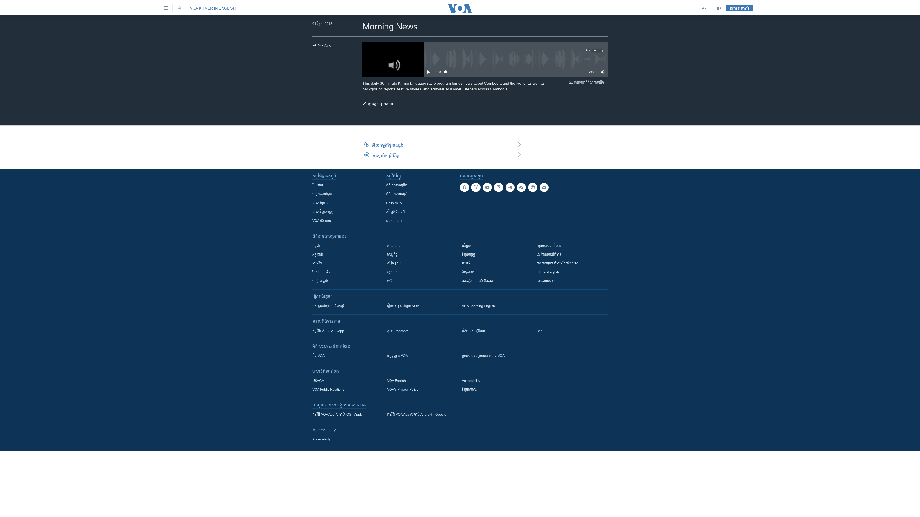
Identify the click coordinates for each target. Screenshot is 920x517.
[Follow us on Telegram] (510, 187)
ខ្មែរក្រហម (468, 272)
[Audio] (704, 8)
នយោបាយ (394, 245)
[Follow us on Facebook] (464, 187)
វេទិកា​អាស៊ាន (394, 221)
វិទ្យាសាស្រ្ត (468, 254)
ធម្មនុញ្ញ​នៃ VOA (397, 356)
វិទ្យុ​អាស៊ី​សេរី (469, 389)
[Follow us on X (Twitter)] (475, 187)
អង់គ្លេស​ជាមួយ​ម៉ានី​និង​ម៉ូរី (328, 306)
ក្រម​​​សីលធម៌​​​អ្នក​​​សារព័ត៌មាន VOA (483, 356)
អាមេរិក (317, 263)
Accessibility (471, 380)
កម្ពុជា (316, 245)
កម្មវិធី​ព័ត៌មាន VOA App (328, 331)
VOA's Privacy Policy (402, 389)
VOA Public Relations (328, 389)
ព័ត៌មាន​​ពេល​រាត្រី (396, 194)
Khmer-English (548, 272)
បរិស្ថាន (466, 245)
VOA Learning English (478, 306)
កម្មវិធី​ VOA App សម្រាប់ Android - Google (416, 414)
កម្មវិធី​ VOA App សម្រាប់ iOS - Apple (337, 414)
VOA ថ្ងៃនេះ (320, 203)
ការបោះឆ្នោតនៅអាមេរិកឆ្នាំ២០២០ (557, 263)
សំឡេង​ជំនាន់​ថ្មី (395, 212)
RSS (540, 331)
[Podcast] (532, 187)
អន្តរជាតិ (317, 254)
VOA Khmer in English (213, 8)
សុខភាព (392, 272)
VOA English (396, 380)
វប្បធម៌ (466, 263)
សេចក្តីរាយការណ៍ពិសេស (477, 281)
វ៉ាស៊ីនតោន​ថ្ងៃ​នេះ (323, 194)
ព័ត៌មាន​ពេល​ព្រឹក (396, 185)
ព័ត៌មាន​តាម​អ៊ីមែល (473, 331)
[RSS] (521, 187)
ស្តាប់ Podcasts (397, 331)
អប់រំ (389, 281)
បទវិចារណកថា (546, 281)
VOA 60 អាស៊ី (321, 221)
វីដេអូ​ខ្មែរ (317, 185)
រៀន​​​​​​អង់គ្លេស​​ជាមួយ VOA (403, 306)
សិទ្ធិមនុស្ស (394, 263)
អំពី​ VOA (318, 356)
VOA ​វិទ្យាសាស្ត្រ (322, 212)
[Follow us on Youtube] (487, 187)
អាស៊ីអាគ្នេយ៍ (320, 281)
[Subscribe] (544, 187)
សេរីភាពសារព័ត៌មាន (549, 254)
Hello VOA (394, 203)
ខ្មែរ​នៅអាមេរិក (321, 272)
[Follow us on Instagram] (498, 187)
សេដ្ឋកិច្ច (392, 254)
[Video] (719, 8)
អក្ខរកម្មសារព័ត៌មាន (549, 245)
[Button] (322, 46)
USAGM (318, 380)
